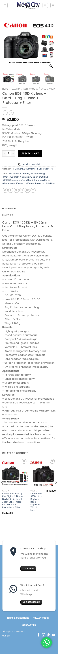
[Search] (45, 5)
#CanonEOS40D (10, 177)
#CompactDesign (29, 177)
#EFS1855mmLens (11, 180)
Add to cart (30, 153)
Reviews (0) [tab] (8, 215)
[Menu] (5, 5)
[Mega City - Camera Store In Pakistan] (28, 5)
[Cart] (53, 5)
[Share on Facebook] (10, 190)
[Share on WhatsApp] (5, 190)
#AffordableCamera (18, 173)
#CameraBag (37, 173)
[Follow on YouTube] (53, 635)
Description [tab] (9, 208)
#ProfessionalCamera (13, 183)
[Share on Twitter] (16, 190)
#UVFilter (50, 183)
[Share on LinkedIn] (33, 190)
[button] (51, 45)
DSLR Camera (31, 88)
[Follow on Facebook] (38, 635)
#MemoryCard (41, 180)
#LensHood (27, 180)
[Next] (55, 489)
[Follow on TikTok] (48, 635)
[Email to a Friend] (21, 190)
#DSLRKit (43, 177)
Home (5, 88)
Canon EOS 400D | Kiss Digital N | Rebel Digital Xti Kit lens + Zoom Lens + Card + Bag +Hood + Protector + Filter (13, 500)
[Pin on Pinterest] (27, 190)
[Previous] (2, 489)
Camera (16, 88)
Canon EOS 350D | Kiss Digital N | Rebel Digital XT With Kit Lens (36, 502)
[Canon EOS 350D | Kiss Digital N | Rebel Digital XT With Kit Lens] (43, 473)
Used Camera (48, 88)
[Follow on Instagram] (43, 635)
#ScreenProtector (35, 183)
